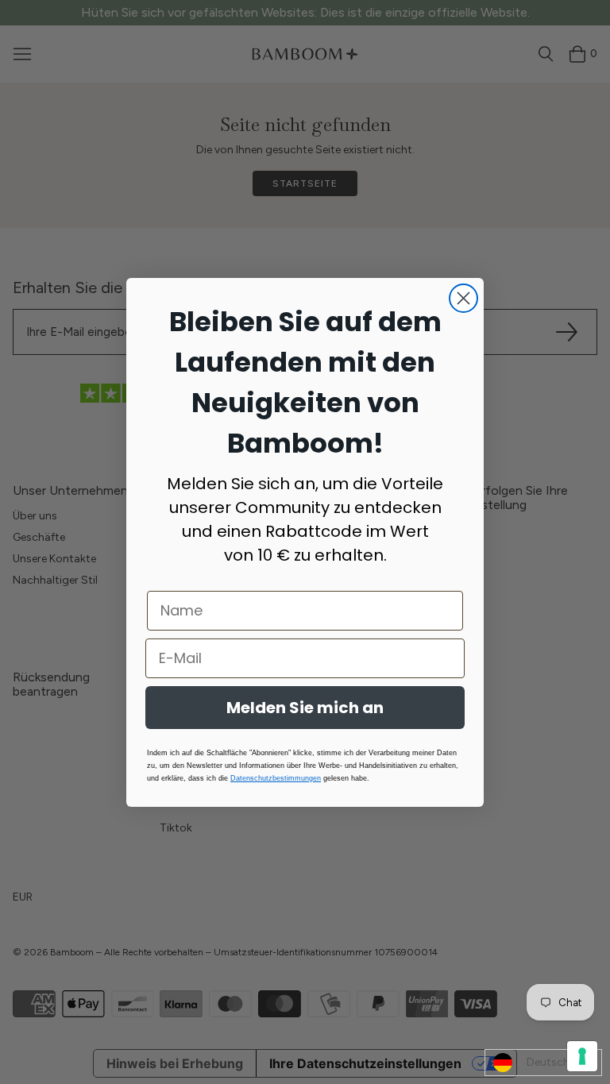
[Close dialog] (463, 298)
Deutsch (548, 1062)
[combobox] (543, 1062)
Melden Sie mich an (305, 707)
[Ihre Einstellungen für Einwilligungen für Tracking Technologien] (582, 1056)
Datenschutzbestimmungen (275, 778)
